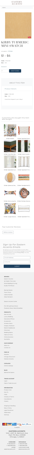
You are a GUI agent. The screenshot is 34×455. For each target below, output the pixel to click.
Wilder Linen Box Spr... (10, 154)
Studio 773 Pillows (9, 285)
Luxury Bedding (8, 316)
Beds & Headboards (9, 328)
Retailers (6, 354)
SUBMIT (17, 266)
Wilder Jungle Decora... (10, 216)
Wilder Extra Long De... (10, 201)
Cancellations (8, 399)
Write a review (8, 232)
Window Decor (8, 323)
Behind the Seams (9, 372)
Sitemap (6, 414)
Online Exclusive (8, 337)
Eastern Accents (8, 279)
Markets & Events (9, 359)
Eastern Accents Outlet (10, 301)
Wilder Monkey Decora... (24, 201)
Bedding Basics (8, 332)
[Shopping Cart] (31, 3)
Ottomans (7, 330)
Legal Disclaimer (8, 410)
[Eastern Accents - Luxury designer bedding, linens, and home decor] (17, 2)
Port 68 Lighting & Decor (11, 306)
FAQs (5, 394)
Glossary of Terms (9, 396)
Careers (6, 401)
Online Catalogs (8, 365)
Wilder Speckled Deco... (23, 138)
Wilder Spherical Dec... (10, 185)
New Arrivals (7, 314)
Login (5, 381)
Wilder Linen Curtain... (24, 154)
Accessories (7, 321)
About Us (6, 345)
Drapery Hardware (9, 325)
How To (6, 392)
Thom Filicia (7, 292)
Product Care (7, 390)
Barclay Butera (8, 290)
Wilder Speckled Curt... (10, 170)
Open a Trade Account (10, 383)
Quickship (7, 339)
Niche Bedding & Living (10, 283)
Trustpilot (17, 427)
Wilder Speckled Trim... (24, 170)
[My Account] (29, 3)
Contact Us (7, 347)
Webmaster (7, 412)
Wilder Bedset (10, 138)
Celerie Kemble (8, 294)
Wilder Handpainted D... (24, 185)
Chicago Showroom (9, 356)
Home (3, 7)
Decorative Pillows (9, 319)
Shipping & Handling (9, 405)
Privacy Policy (20, 252)
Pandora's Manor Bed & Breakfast (13, 308)
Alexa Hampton (8, 297)
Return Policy (8, 408)
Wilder (10, 51)
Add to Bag (15, 71)
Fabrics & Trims (8, 334)
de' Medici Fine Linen (10, 281)
